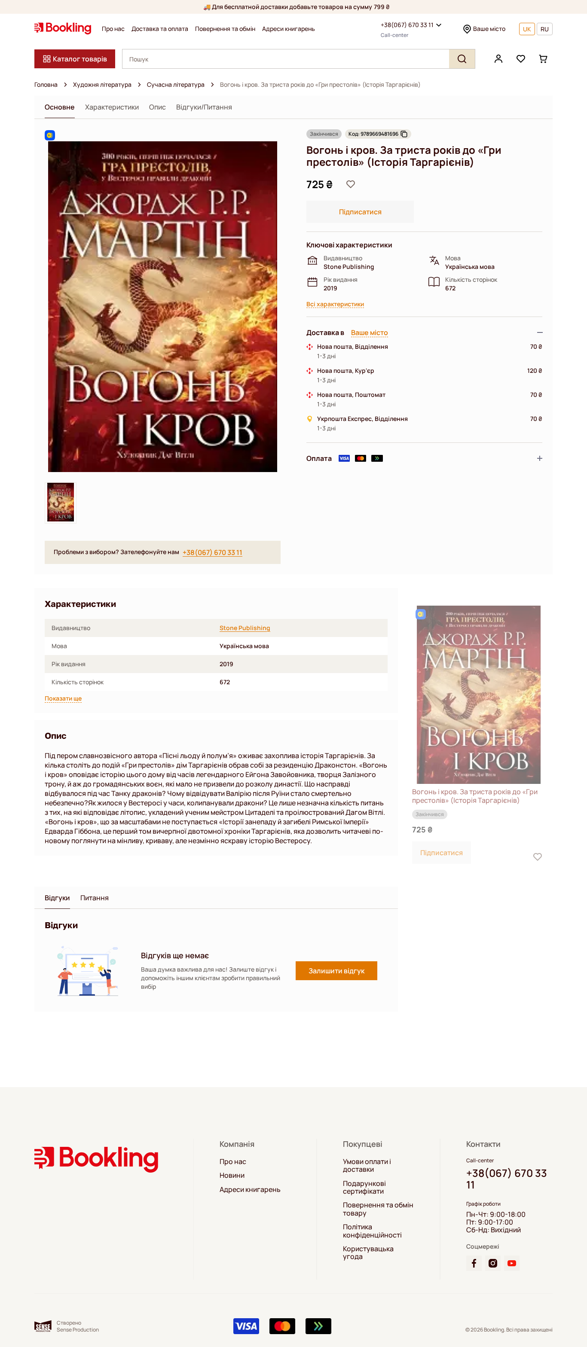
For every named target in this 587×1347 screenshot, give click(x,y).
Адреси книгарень (288, 29)
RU (545, 29)
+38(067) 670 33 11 (407, 25)
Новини (232, 1175)
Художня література (102, 84)
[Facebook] (474, 1263)
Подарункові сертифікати (364, 1187)
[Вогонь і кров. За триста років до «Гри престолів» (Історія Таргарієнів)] (478, 695)
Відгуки (57, 897)
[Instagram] (493, 1263)
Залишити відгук (336, 970)
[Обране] (520, 58)
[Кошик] (543, 58)
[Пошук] (462, 58)
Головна (46, 84)
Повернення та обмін (225, 29)
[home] (65, 84)
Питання (94, 897)
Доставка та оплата (159, 29)
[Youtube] (512, 1263)
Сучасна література (176, 84)
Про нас (113, 29)
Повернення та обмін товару (378, 1209)
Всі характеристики (335, 304)
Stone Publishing (245, 628)
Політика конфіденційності (372, 1231)
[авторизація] (498, 58)
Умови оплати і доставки (367, 1165)
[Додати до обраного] (350, 184)
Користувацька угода (368, 1253)
